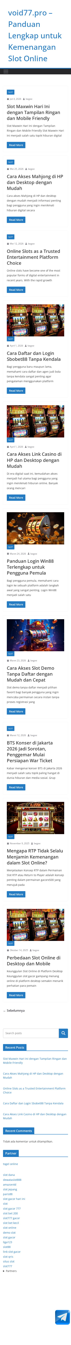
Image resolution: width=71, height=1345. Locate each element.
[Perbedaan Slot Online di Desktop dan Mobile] (35, 925)
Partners (11, 1271)
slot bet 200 (10, 1213)
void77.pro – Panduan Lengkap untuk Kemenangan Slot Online (35, 35)
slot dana (9, 1175)
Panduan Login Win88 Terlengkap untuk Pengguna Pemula (30, 567)
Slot (10, 92)
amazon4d (9, 1184)
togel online (10, 1164)
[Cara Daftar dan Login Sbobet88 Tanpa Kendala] (35, 320)
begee (29, 98)
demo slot (9, 1232)
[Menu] (6, 71)
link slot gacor (12, 1251)
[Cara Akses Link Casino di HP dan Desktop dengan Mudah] (35, 421)
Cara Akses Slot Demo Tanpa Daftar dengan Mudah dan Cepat (30, 674)
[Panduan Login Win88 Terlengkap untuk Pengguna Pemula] (35, 528)
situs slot (8, 1261)
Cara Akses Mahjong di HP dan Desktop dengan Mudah (35, 182)
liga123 (7, 1242)
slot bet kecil (11, 1223)
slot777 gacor (11, 1218)
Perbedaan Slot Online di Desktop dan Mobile (33, 960)
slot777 (7, 1266)
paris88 (7, 1194)
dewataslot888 (12, 1180)
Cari (63, 1033)
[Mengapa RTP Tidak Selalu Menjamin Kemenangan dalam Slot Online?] (35, 818)
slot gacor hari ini (14, 1199)
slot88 (7, 1247)
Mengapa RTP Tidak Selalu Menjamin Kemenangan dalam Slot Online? (35, 856)
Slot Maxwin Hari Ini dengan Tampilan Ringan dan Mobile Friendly (33, 112)
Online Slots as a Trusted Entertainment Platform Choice (33, 257)
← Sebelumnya (14, 1010)
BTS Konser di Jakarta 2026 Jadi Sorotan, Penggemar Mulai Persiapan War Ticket (30, 752)
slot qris (8, 1256)
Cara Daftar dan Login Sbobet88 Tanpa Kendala (34, 356)
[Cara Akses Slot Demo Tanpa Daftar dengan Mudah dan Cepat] (35, 635)
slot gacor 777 (12, 1208)
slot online (9, 1227)
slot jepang (10, 1189)
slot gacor (9, 1237)
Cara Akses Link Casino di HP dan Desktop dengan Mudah (34, 460)
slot (5, 1203)
